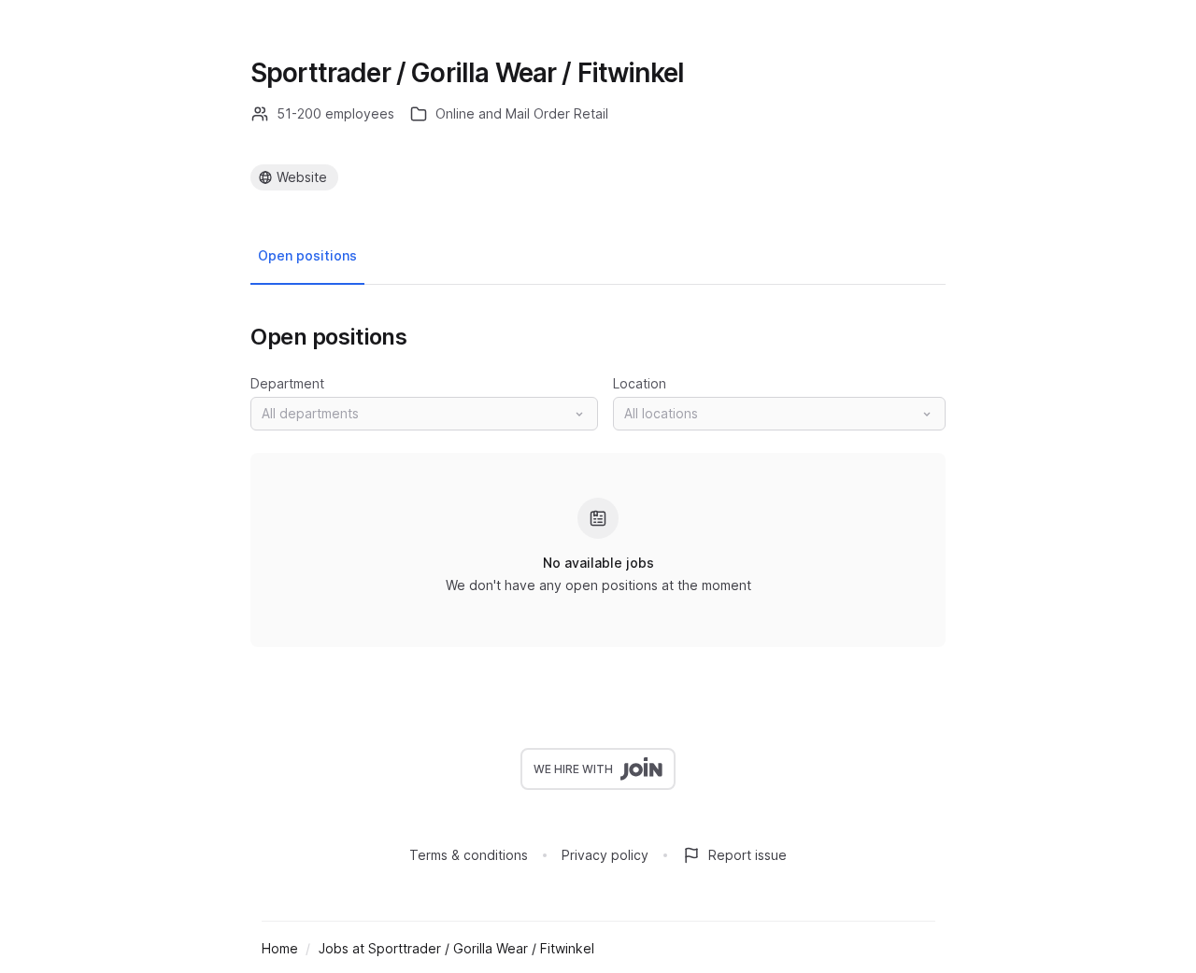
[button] (424, 413)
